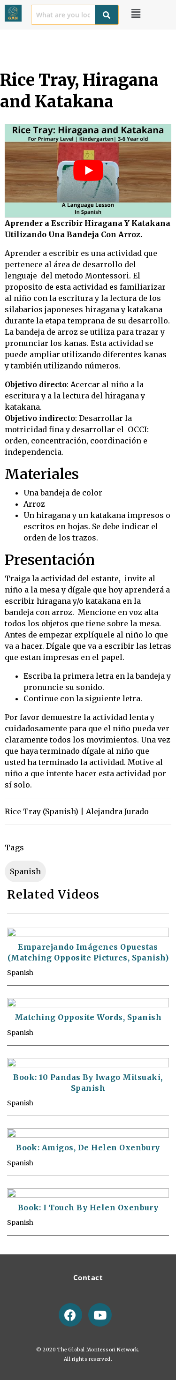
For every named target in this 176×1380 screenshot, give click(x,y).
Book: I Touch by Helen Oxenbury (88, 1207)
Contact (88, 1277)
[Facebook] (70, 1315)
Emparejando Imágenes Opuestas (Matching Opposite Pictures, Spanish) (88, 952)
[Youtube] (100, 1315)
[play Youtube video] (88, 171)
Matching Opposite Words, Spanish (88, 1017)
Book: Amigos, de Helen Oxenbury (88, 1147)
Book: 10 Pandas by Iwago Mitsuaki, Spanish (87, 1082)
